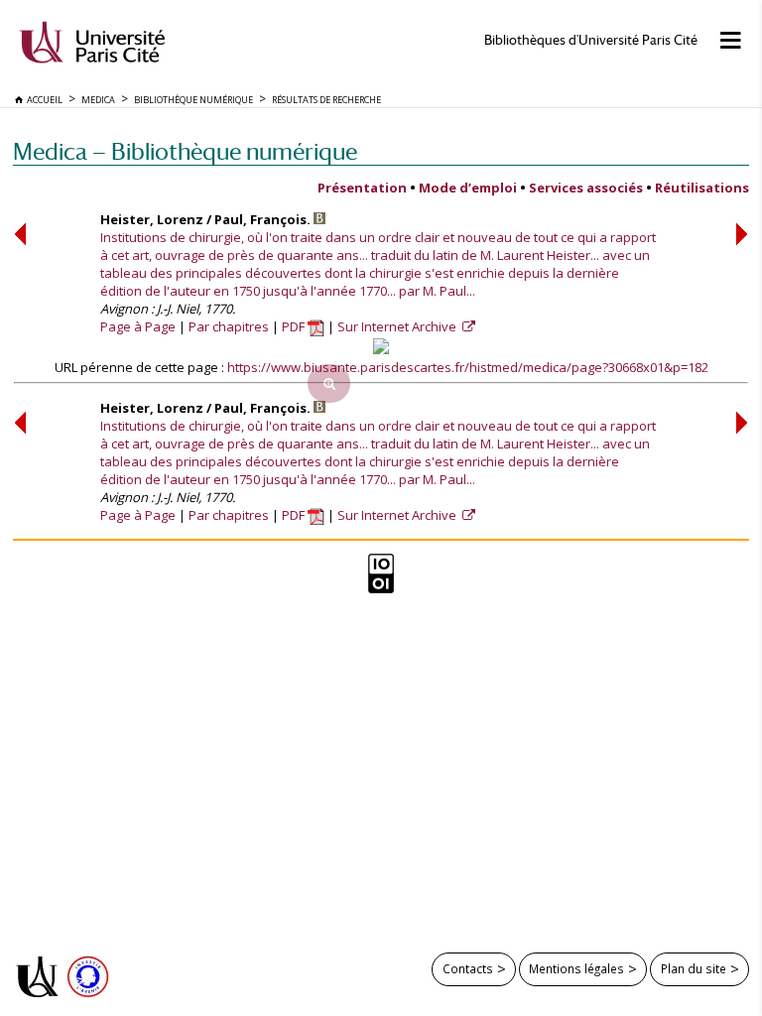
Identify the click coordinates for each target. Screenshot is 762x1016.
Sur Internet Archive (398, 326)
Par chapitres (229, 326)
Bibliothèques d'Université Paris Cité (591, 40)
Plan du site (693, 968)
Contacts (468, 968)
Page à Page (138, 326)
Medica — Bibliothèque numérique (185, 151)
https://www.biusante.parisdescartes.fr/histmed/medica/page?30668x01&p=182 (467, 367)
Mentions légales (576, 968)
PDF (295, 326)
